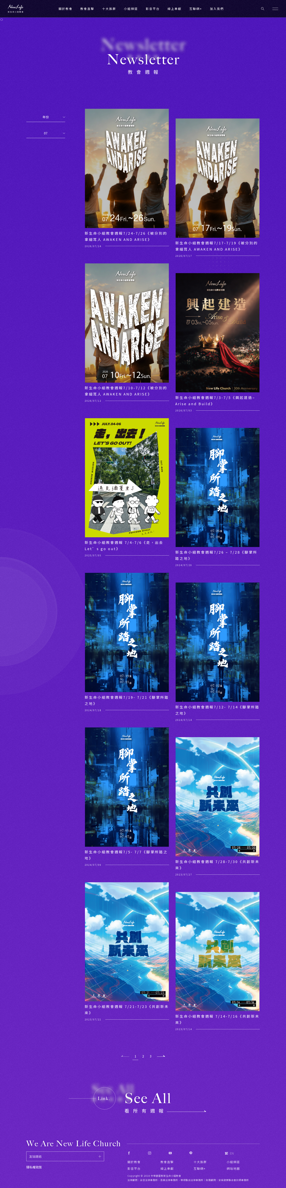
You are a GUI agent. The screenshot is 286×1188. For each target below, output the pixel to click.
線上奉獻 (167, 1168)
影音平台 (134, 1168)
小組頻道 (131, 9)
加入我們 (217, 9)
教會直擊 (167, 1162)
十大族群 (200, 1162)
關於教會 (134, 1162)
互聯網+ (195, 9)
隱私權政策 (34, 1167)
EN (232, 1153)
